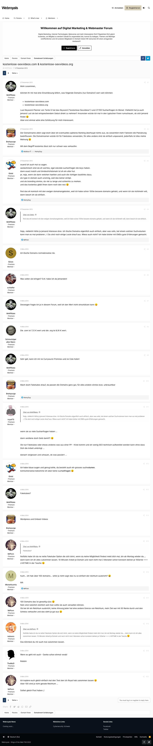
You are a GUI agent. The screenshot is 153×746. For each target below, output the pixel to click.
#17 (147, 598)
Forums (19, 18)
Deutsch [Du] (15, 737)
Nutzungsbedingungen (112, 737)
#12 (147, 464)
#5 (148, 249)
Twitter (105, 729)
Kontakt (99, 737)
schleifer (11, 287)
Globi (11, 173)
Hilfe (136, 737)
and (33, 151)
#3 (148, 161)
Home (7, 18)
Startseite (143, 737)
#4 (148, 209)
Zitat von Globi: (28, 215)
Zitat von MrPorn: (29, 629)
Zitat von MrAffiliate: (30, 412)
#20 (147, 676)
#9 (148, 355)
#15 (147, 541)
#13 (147, 489)
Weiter (14, 73)
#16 (147, 572)
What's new (35, 18)
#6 (148, 275)
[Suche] (148, 7)
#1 (148, 82)
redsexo (10, 636)
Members (51, 18)
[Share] (144, 82)
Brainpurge (11, 141)
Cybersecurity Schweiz (61, 726)
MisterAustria (11, 585)
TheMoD (10, 663)
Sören (10, 262)
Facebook (107, 726)
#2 (148, 129)
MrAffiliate (8, 68)
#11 (147, 407)
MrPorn (11, 554)
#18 (147, 624)
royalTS (11, 419)
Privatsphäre (127, 737)
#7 (148, 301)
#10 (147, 381)
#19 (147, 651)
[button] (24, 18)
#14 (147, 515)
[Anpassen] (143, 7)
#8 (148, 327)
